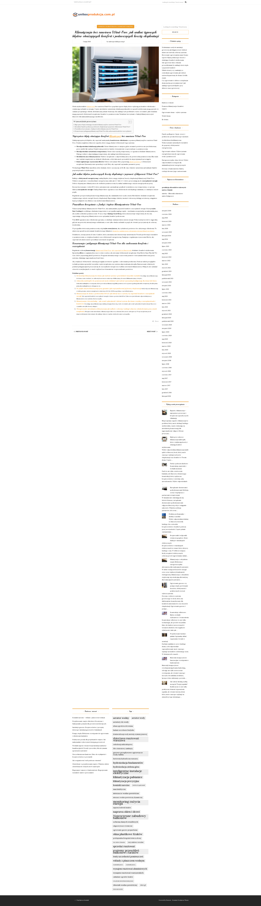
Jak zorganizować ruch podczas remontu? (86, 760)
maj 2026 (165, 218)
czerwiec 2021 (166, 293)
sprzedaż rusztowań (124, 846)
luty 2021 (165, 307)
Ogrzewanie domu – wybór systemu (174, 112)
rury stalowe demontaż (119, 842)
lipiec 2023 (165, 246)
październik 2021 (167, 278)
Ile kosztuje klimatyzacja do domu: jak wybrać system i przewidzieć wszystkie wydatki (108, 276)
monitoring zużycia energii (126, 802)
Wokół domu (166, 116)
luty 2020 (165, 350)
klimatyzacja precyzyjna (126, 781)
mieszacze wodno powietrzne (126, 793)
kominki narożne (121, 785)
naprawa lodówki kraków (122, 808)
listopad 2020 (166, 318)
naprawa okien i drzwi (126, 811)
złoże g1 (143, 885)
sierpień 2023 (166, 243)
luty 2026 (165, 228)
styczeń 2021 (166, 310)
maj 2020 (165, 339)
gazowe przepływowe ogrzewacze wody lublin (128, 753)
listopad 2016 (166, 396)
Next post (151, 331)
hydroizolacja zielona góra (126, 766)
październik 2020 (168, 321)
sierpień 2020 (166, 328)
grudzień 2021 (166, 271)
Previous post (82, 331)
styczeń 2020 (166, 353)
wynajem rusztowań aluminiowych (130, 868)
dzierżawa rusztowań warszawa (126, 739)
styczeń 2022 (166, 268)
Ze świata (165, 119)
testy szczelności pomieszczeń (128, 856)
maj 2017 (165, 378)
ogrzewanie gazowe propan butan (125, 830)
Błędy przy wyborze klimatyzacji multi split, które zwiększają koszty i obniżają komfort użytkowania (174, 442)
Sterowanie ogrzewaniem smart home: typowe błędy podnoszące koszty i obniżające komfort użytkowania (175, 57)
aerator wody (138, 718)
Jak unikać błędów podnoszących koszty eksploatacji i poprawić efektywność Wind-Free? (102, 127)
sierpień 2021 (166, 285)
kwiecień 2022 (166, 257)
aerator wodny (121, 717)
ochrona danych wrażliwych (125, 822)
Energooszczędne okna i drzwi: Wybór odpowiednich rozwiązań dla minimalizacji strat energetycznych (175, 162)
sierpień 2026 (166, 211)
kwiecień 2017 (166, 382)
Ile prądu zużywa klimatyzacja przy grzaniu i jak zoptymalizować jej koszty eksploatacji (108, 288)
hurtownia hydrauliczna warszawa (125, 759)
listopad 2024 (166, 236)
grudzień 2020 (167, 314)
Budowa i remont (168, 103)
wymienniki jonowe (118, 864)
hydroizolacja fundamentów (128, 762)
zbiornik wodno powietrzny (125, 885)
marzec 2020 (166, 346)
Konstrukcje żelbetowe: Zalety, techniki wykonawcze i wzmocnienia (179, 614)
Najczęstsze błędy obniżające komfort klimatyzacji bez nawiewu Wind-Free (98, 124)
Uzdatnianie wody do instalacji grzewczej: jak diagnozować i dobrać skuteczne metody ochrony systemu (174, 49)
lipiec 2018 (165, 364)
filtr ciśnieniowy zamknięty (123, 748)
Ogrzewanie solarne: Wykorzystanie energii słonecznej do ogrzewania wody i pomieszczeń (174, 154)
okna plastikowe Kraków (127, 834)
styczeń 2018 (166, 371)
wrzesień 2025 (167, 232)
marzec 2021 (166, 303)
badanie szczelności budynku (123, 730)
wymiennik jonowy (130, 864)
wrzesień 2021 (167, 282)
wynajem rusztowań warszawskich (128, 873)
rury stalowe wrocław (136, 842)
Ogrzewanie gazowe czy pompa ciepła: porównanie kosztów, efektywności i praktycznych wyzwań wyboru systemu (175, 588)
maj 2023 (165, 253)
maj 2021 (165, 296)
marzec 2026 (166, 225)
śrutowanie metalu (118, 889)
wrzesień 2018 (167, 357)
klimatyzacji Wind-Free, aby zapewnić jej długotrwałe (114, 250)
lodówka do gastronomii (139, 785)
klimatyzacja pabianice (127, 777)
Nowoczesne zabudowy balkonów (129, 816)
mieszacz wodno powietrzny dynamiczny (127, 797)
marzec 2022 (166, 261)
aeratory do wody (121, 722)
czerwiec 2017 (166, 375)
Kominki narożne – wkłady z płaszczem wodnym (88, 718)
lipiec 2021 (165, 289)
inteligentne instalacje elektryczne (127, 772)
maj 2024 (165, 239)
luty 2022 (165, 264)
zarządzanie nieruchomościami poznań (123, 881)
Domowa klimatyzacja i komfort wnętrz (115, 26)
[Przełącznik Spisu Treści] (129, 122)
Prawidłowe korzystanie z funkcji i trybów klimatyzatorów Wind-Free (96, 129)
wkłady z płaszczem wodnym (128, 860)
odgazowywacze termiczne (122, 826)
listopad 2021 (166, 275)
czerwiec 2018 (166, 368)
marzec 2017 (166, 385)
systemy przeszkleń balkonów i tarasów (126, 851)
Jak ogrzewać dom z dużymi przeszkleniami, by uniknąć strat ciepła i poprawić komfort (175, 65)
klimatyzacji (91, 106)
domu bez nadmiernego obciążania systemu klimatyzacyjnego (133, 231)
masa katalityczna (119, 789)
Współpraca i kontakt (82, 2)
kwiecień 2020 (167, 343)
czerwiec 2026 (167, 214)
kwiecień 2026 (166, 221)
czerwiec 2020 (167, 335)
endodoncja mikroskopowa (122, 744)
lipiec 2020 (165, 332)
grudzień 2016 (167, 392)
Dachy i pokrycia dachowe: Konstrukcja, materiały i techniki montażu (179, 466)
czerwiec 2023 (166, 250)
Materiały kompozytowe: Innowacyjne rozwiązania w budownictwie (179, 660)
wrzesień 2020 (167, 325)
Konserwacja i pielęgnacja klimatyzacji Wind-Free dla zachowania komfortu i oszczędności (103, 131)
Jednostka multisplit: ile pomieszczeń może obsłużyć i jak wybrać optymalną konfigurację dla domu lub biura (116, 281)
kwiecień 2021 (166, 300)
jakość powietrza (135, 162)
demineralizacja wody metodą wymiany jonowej (130, 734)
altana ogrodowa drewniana (123, 726)
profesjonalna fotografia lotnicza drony (127, 838)
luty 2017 (165, 389)
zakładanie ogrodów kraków (123, 877)
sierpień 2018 (166, 360)
